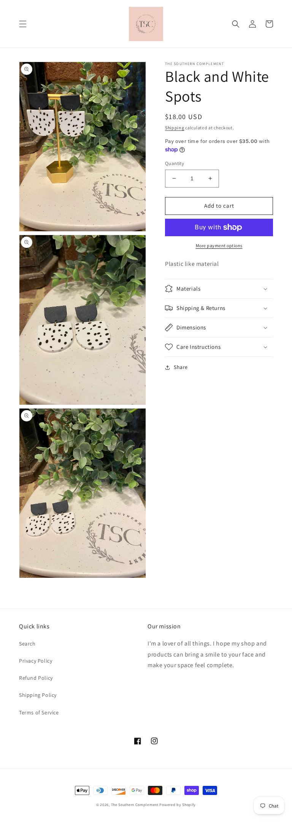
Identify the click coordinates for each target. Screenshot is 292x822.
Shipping (174, 127)
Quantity (174, 163)
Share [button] (181, 367)
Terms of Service (39, 712)
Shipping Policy (38, 695)
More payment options (219, 245)
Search (27, 643)
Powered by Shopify (177, 804)
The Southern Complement (135, 804)
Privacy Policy (35, 660)
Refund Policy (36, 677)
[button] (22, 24)
